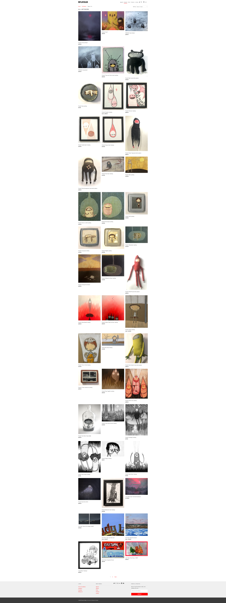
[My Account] (139, 2)
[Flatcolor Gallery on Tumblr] (117, 583)
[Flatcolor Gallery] (86, 2)
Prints (129, 2)
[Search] (141, 2)
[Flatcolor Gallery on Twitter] (114, 583)
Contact (136, 2)
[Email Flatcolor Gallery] (123, 583)
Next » (116, 576)
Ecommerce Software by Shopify (92, 600)
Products (133, 2)
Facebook (80, 590)
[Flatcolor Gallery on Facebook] (116, 583)
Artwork (125, 2)
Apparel (121, 2)
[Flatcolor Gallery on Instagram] (121, 583)
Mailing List (80, 591)
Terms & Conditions (82, 586)
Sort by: (134, 6)
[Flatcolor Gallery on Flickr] (119, 583)
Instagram (80, 588)
